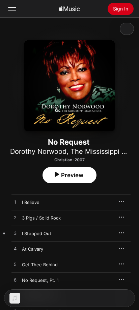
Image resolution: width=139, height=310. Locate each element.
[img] (69, 9)
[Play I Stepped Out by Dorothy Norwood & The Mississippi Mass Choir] (15, 233)
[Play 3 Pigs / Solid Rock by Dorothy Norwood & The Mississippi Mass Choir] (15, 218)
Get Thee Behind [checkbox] (40, 264)
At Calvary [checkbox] (32, 249)
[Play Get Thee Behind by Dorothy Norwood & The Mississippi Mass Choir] (15, 265)
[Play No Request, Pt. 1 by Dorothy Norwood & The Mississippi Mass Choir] (15, 280)
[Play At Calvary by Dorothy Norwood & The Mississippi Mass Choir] (15, 249)
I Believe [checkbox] (30, 202)
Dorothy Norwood (38, 151)
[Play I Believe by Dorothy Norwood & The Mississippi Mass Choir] (15, 202)
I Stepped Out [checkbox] (36, 233)
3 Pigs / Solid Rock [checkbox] (41, 218)
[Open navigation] (12, 8)
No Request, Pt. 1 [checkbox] (40, 280)
